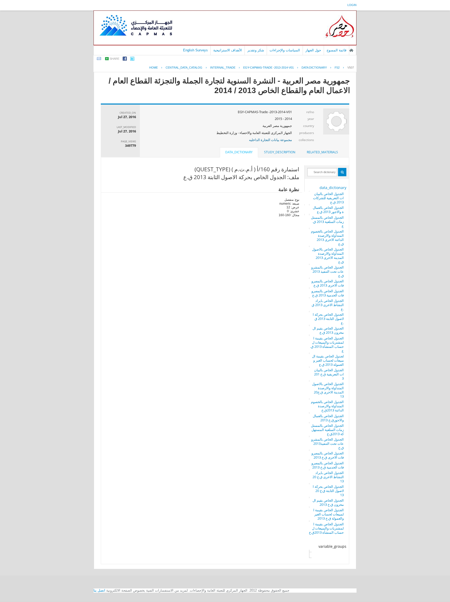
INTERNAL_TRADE (222, 67)
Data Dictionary (314, 67)
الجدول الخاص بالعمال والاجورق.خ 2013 (328, 418)
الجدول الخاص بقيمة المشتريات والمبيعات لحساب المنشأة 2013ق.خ (326, 528)
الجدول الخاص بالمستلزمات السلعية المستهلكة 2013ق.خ (327, 429)
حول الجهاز (313, 50)
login (352, 5)
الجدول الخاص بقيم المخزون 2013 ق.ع (328, 330)
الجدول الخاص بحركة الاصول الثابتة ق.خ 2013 (328, 490)
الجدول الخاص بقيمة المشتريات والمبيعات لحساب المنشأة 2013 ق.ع (327, 344)
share (114, 58)
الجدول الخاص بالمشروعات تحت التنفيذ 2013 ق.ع (327, 271)
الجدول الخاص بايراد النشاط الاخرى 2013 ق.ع (328, 305)
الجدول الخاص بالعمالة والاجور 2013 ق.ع (328, 209)
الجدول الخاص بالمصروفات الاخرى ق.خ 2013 (327, 455)
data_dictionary (333, 187)
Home (153, 67)
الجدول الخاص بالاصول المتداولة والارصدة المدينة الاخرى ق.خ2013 (328, 390)
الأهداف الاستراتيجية (227, 50)
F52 (337, 67)
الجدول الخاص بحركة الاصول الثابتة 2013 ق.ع (328, 318)
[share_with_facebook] (125, 60)
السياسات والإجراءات (285, 50)
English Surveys (195, 50)
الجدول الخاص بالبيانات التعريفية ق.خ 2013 (329, 374)
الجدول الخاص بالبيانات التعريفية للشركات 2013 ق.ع (328, 198)
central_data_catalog (184, 67)
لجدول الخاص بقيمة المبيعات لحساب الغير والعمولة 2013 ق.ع (328, 360)
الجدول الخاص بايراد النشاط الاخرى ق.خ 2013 (328, 477)
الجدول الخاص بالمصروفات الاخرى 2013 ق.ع (327, 283)
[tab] (322, 152)
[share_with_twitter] (132, 60)
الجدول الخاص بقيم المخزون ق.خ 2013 (328, 502)
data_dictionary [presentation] (239, 152)
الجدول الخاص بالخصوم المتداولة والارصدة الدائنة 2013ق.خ (327, 406)
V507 (350, 67)
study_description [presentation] (279, 152)
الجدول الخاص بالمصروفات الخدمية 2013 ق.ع (327, 293)
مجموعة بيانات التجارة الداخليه (270, 139)
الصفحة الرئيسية (351, 50)
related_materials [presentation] (322, 152)
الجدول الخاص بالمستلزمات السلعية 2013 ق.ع (327, 221)
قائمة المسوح (336, 50)
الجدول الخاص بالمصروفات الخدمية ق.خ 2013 (327, 465)
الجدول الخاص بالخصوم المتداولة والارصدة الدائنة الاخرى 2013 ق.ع (327, 237)
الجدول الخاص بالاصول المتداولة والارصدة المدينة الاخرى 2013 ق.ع (328, 255)
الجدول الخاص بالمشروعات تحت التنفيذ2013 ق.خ (327, 443)
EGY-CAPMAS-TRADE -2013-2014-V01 (268, 67)
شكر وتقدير (255, 50)
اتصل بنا (99, 590)
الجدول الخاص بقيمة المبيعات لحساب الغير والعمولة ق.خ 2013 (328, 514)
